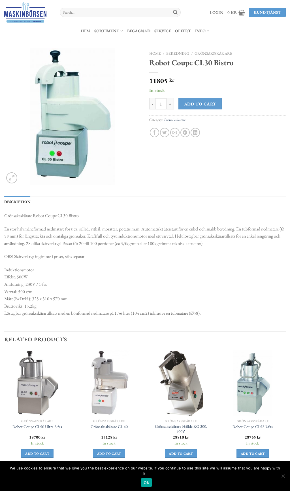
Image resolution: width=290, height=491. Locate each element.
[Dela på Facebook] (154, 132)
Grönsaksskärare (213, 53)
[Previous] (4, 409)
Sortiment (107, 30)
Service (162, 30)
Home (155, 53)
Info (200, 30)
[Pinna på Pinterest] (185, 132)
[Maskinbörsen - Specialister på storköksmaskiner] (27, 12)
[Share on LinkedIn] (195, 132)
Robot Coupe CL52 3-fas (253, 426)
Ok (146, 482)
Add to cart (200, 104)
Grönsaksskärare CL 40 (109, 426)
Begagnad (138, 30)
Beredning (177, 53)
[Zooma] (11, 177)
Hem (85, 30)
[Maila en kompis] (175, 132)
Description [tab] (17, 201)
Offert (183, 30)
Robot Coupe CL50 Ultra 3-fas (37, 426)
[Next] (285, 409)
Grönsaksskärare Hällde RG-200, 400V (181, 429)
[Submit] (175, 12)
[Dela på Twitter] (164, 132)
